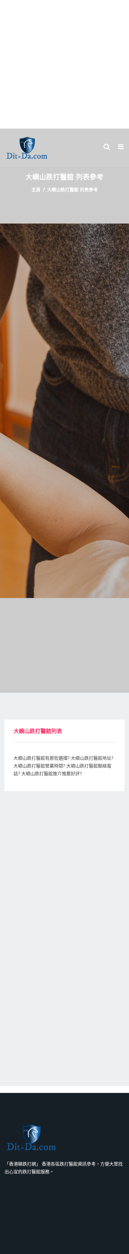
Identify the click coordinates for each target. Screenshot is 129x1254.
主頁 (36, 189)
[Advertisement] (64, 64)
